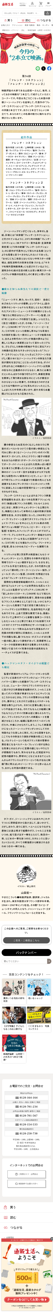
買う (10, 20)
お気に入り (5, 25)
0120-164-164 (29, 1097)
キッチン (45, 25)
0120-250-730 (29, 1133)
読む (28, 20)
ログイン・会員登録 (23, 4)
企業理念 (10, 1237)
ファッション (17, 25)
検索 (47, 14)
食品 (38, 25)
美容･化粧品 (30, 25)
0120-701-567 (29, 1115)
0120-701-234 (29, 1106)
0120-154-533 (29, 1124)
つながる (45, 20)
